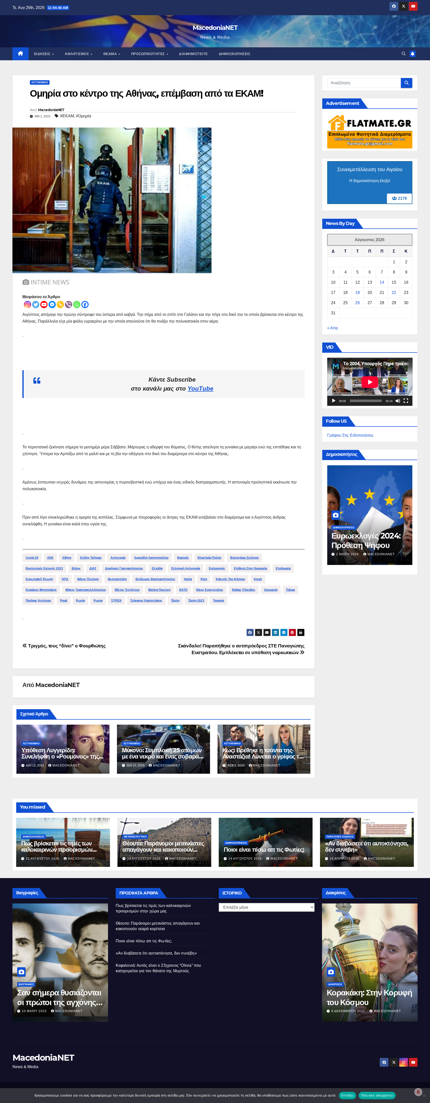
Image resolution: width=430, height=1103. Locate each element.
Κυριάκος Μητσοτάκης (41, 590)
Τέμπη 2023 (196, 600)
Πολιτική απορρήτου (377, 1095)
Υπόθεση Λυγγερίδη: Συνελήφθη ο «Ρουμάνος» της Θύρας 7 (60, 756)
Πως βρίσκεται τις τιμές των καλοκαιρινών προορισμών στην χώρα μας (56, 849)
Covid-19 (32, 557)
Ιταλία (188, 579)
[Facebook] (85, 304)
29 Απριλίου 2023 (37, 1011)
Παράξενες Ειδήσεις (340, 836)
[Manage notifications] (418, 1092)
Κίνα (204, 579)
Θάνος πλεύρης (88, 579)
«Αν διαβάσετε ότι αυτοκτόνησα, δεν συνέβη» (366, 846)
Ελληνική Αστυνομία (185, 568)
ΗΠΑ (65, 579)
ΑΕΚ (50, 557)
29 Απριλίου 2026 (345, 858)
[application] (370, 382)
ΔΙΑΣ (92, 568)
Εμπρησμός (217, 568)
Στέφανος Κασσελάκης (146, 600)
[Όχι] (423, 1095)
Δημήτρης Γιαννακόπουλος (124, 568)
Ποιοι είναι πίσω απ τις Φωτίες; (264, 849)
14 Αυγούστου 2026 (245, 858)
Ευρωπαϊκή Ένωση (39, 579)
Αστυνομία (117, 557)
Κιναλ (258, 579)
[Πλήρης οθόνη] (405, 401)
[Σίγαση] (397, 401)
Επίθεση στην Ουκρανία (250, 568)
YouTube (200, 388)
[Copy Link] (60, 304)
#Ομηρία (83, 116)
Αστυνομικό (39, 82)
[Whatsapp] (76, 304)
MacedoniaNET (215, 27)
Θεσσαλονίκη (117, 579)
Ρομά (63, 600)
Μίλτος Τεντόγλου (127, 590)
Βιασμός (183, 557)
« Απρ (332, 328)
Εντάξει (347, 1095)
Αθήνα (66, 557)
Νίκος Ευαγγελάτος (209, 590)
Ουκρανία (270, 590)
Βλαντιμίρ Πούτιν (209, 557)
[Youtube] (44, 304)
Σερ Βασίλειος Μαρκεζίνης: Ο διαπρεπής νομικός (51, 1002)
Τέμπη (175, 600)
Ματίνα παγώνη (159, 590)
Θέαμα (110, 54)
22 (394, 293)
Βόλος (76, 568)
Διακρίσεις (335, 984)
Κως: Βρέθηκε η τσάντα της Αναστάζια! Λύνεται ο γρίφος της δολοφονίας (263, 756)
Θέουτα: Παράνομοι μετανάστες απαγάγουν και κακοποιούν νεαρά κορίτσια (163, 849)
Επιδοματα (283, 568)
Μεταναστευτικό (135, 836)
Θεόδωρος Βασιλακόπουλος (155, 579)
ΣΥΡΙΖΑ (116, 600)
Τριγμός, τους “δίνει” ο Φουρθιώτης (66, 645)
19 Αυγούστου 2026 (144, 858)
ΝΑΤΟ (183, 590)
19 (357, 293)
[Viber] (68, 304)
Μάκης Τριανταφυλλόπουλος (85, 590)
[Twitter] (35, 304)
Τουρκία (218, 600)
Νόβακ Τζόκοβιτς (243, 590)
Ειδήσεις (43, 54)
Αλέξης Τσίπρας (91, 557)
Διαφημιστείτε (193, 54)
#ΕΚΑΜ (67, 116)
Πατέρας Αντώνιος (38, 600)
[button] (404, 54)
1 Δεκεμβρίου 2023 (353, 547)
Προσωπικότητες (148, 54)
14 (382, 282)
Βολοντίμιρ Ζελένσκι (244, 557)
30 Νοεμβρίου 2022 (349, 1011)
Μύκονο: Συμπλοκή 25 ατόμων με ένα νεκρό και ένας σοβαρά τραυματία (162, 756)
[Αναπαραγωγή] (333, 401)
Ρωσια (98, 600)
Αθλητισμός (77, 54)
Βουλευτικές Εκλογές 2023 (44, 568)
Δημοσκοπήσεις (234, 54)
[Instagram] (27, 304)
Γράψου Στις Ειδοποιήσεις (350, 435)
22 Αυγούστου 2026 (43, 858)
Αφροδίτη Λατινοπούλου (151, 557)
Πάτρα (290, 590)
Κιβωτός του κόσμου (230, 579)
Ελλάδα (157, 568)
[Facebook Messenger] (52, 304)
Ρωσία (80, 600)
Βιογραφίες (26, 984)
